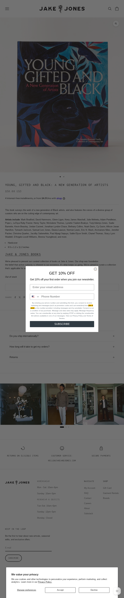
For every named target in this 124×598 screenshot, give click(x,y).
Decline (94, 590)
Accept (60, 590)
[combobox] (35, 297)
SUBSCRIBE (62, 324)
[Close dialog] (95, 269)
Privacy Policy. (45, 582)
